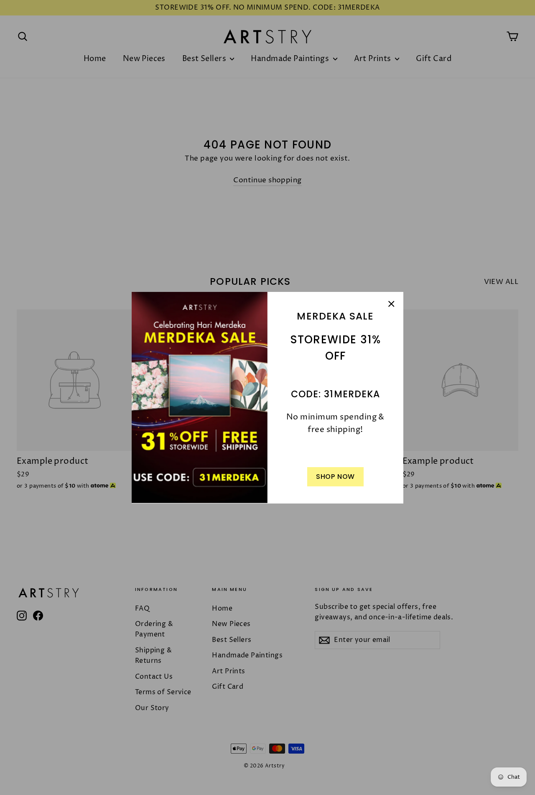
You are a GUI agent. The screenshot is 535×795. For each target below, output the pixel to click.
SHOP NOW (335, 476)
